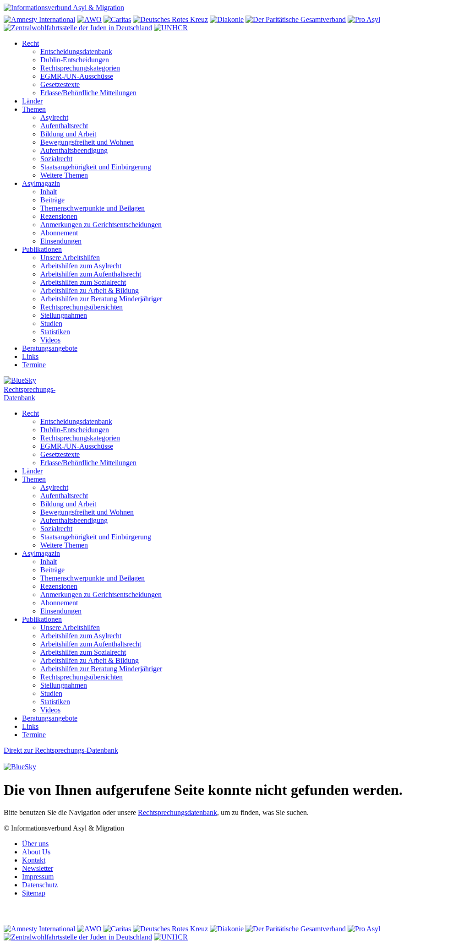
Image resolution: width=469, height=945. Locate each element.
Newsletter (37, 868)
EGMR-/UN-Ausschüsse (76, 76)
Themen (34, 109)
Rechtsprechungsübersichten (81, 307)
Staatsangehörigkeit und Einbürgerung (95, 167)
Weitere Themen (64, 175)
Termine (34, 365)
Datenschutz (40, 885)
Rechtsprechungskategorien (80, 68)
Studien (51, 323)
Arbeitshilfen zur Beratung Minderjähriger (101, 299)
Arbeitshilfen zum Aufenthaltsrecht (90, 274)
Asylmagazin (41, 183)
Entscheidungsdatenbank (76, 51)
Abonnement (59, 233)
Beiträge (52, 200)
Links (30, 356)
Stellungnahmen (63, 315)
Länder (32, 101)
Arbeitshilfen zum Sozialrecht (83, 282)
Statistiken (55, 332)
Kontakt (33, 860)
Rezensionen (58, 216)
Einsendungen (61, 241)
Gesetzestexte (60, 84)
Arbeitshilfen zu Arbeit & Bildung (89, 290)
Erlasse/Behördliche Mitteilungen (88, 93)
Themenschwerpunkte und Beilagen (92, 208)
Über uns (35, 843)
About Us (36, 852)
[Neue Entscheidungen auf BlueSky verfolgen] (234, 381)
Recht (30, 43)
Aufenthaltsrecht (64, 126)
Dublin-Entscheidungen (74, 60)
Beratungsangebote (49, 348)
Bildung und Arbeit (68, 134)
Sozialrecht (56, 159)
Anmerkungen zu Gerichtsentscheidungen (101, 224)
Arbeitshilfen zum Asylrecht (80, 266)
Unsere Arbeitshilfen (70, 257)
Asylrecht (54, 117)
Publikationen (42, 249)
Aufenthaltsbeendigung (74, 150)
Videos (50, 340)
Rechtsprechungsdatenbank (177, 812)
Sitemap (33, 893)
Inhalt (48, 192)
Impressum (38, 876)
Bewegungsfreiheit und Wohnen (87, 142)
